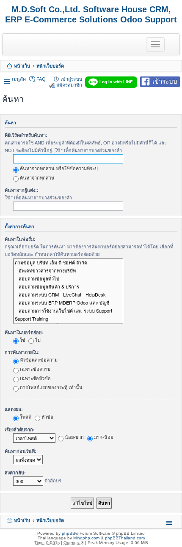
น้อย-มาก (73, 436)
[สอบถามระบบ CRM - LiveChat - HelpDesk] (68, 295)
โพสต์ (25, 416)
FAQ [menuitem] (41, 79)
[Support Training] (68, 318)
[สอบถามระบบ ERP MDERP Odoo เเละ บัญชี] (68, 303)
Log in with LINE (116, 81)
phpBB (68, 533)
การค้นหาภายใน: (22, 352)
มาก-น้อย (103, 436)
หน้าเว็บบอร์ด (50, 65)
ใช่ (22, 339)
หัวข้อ (46, 416)
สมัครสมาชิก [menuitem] (69, 84)
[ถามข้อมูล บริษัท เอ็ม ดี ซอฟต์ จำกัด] (68, 263)
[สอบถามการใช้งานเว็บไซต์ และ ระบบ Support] (68, 311)
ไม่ (37, 339)
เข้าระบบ (164, 80)
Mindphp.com (86, 538)
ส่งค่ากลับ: (15, 472)
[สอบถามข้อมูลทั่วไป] (68, 279)
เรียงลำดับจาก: (20, 429)
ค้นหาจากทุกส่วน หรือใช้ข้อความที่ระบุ (58, 168)
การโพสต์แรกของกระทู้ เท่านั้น (51, 387)
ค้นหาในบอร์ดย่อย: (24, 332)
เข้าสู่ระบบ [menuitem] (71, 79)
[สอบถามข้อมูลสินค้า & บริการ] (68, 287)
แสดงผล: (14, 409)
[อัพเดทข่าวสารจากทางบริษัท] (68, 271)
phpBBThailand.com (125, 538)
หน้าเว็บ (22, 65)
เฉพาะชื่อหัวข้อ (35, 378)
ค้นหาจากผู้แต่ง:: (22, 190)
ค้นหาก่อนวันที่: (20, 451)
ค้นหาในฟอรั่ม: (20, 239)
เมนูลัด (19, 79)
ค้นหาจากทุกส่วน (37, 177)
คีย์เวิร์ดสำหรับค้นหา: (26, 135)
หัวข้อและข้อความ (38, 359)
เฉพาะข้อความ (34, 368)
